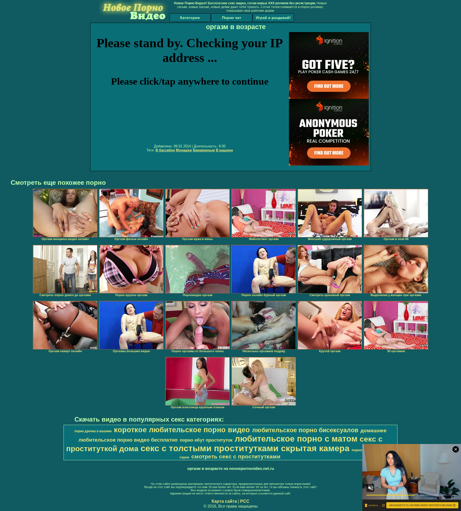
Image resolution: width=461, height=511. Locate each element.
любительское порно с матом (296, 438)
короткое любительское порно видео (182, 430)
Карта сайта (224, 501)
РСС (244, 501)
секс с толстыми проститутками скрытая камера (245, 448)
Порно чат (231, 17)
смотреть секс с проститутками (235, 456)
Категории (190, 17)
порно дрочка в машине (93, 431)
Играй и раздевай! (273, 17)
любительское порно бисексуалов (305, 430)
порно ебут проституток (206, 440)
